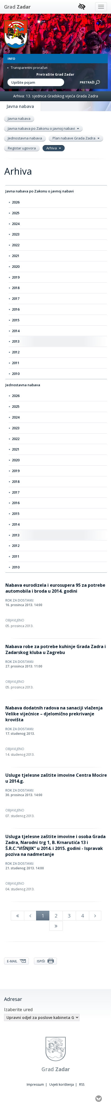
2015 (15, 320)
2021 (15, 255)
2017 (15, 298)
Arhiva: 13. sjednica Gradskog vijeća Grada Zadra (55, 96)
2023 (15, 234)
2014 (15, 330)
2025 (15, 212)
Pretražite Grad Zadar (55, 74)
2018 (15, 287)
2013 (15, 341)
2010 (15, 373)
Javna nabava (19, 118)
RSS (81, 1084)
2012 (15, 352)
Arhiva (52, 148)
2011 (15, 362)
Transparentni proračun (28, 67)
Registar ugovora (22, 148)
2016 (15, 309)
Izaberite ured (18, 1009)
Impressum (35, 1084)
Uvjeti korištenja (61, 1084)
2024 (15, 223)
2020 (15, 266)
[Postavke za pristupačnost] (81, 6)
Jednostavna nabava (25, 138)
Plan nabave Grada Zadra (74, 138)
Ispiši (41, 961)
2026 (15, 202)
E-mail (12, 961)
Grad (17, 6)
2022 (15, 244)
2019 (15, 277)
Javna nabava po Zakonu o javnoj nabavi (42, 128)
